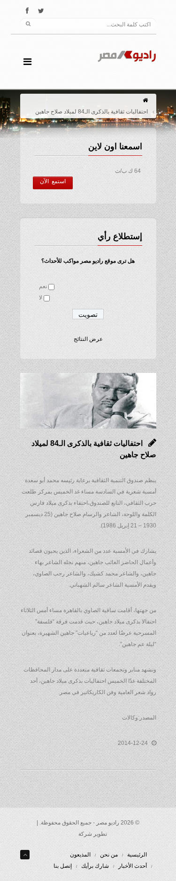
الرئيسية (137, 854)
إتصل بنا (63, 866)
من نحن (109, 854)
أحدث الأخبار (132, 866)
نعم (43, 286)
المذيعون (80, 854)
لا (40, 297)
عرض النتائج (88, 339)
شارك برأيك (95, 866)
